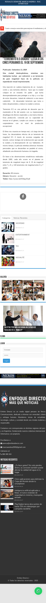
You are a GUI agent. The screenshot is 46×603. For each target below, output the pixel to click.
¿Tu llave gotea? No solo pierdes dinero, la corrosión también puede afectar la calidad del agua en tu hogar (29, 468)
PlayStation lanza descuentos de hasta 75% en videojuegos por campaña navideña (28, 506)
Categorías (6, 218)
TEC (17, 246)
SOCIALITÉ (20, 257)
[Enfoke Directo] (9, 14)
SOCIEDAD (20, 223)
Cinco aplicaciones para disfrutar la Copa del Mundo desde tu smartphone (29, 481)
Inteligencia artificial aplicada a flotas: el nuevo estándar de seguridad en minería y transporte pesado (29, 493)
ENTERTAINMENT (23, 235)
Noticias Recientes (20, 218)
